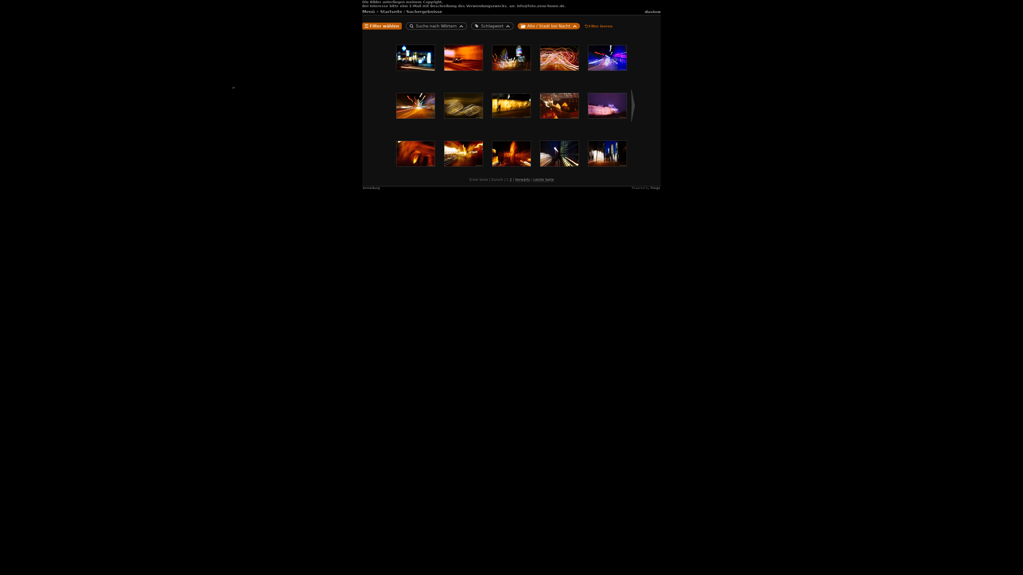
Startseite (391, 11)
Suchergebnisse (424, 11)
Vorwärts (522, 180)
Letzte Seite (543, 180)
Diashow (653, 12)
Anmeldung (371, 188)
